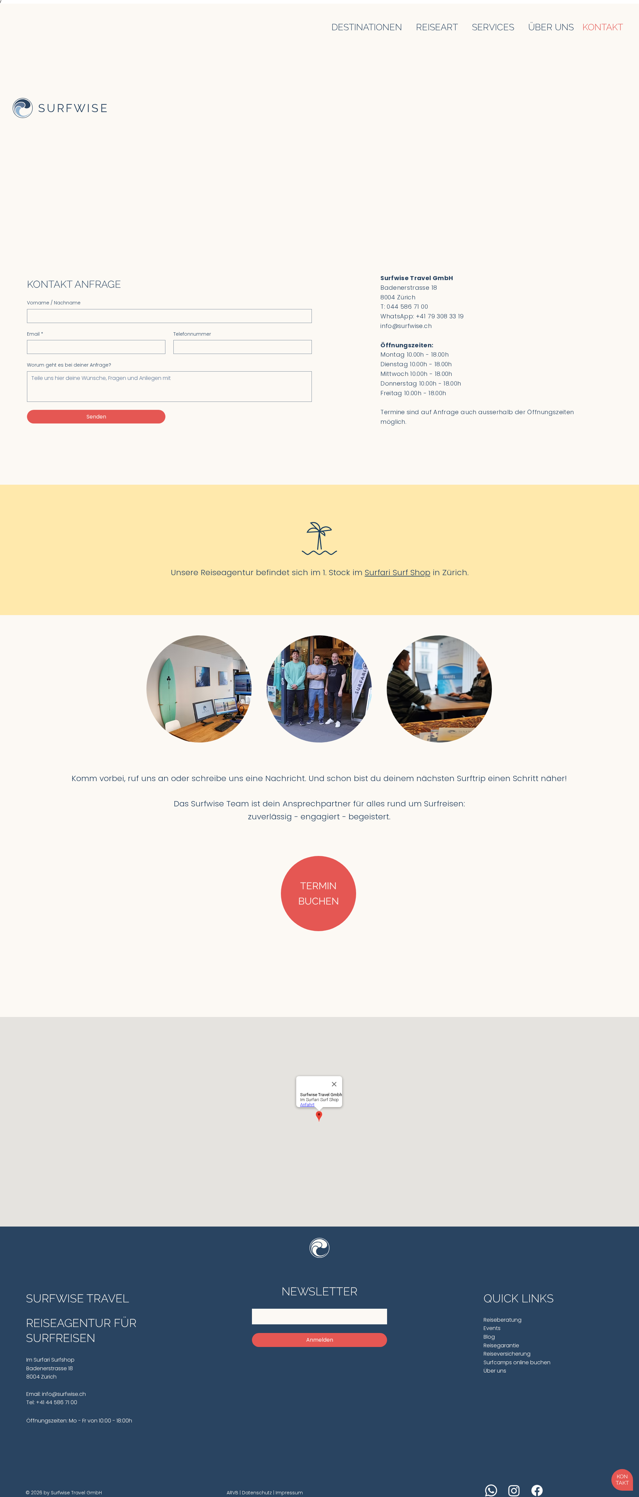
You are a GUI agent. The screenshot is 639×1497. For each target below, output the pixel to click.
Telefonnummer (192, 334)
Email (35, 334)
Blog (489, 1337)
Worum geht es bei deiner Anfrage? (69, 365)
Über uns (495, 1371)
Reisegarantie (501, 1345)
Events (492, 1328)
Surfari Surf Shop (397, 572)
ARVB (233, 1492)
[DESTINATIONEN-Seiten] (405, 27)
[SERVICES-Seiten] (518, 27)
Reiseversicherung (507, 1354)
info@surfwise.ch (406, 326)
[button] (622, 1480)
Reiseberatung (503, 1320)
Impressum (288, 1492)
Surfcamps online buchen (517, 1362)
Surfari (42, 1360)
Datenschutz (257, 1492)
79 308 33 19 (446, 316)
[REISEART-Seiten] (461, 27)
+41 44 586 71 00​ (56, 1402)
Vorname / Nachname (54, 303)
